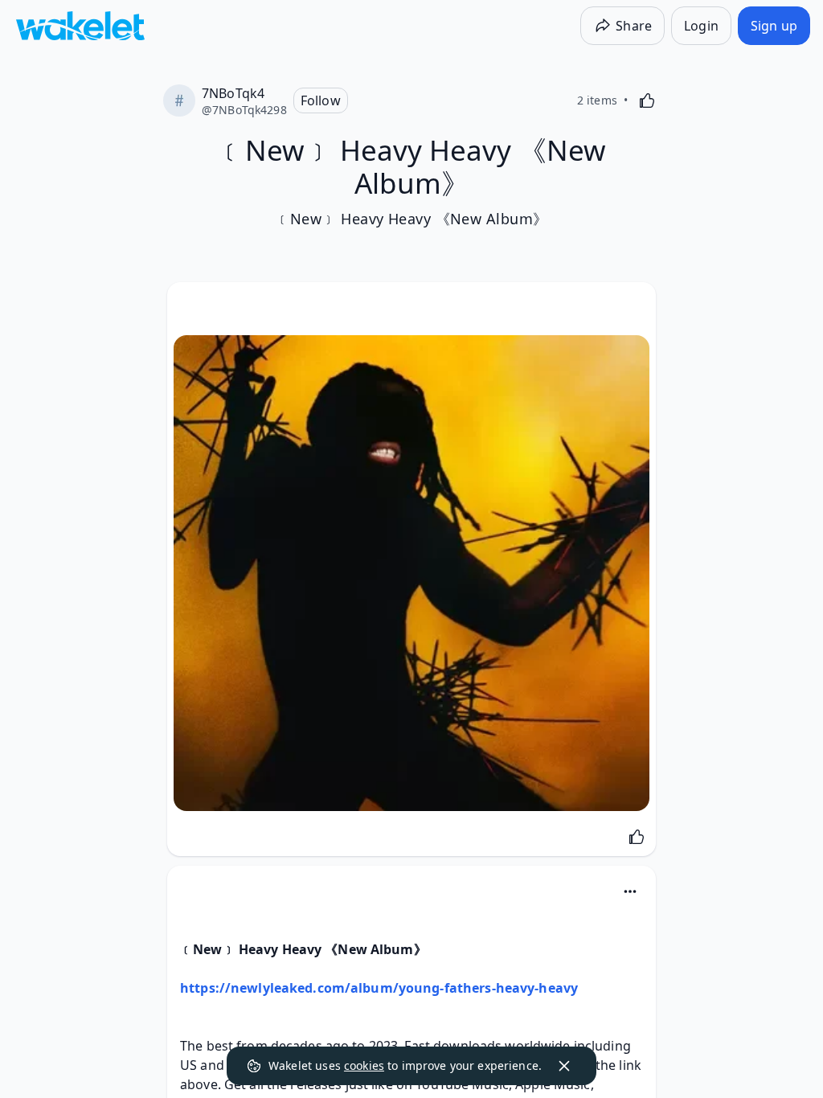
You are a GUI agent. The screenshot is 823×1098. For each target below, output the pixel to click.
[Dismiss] (564, 1066)
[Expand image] (411, 573)
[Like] (647, 100)
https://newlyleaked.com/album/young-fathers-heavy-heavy (379, 988)
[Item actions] (630, 891)
